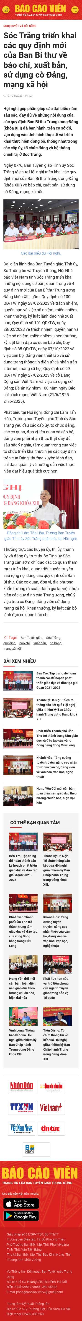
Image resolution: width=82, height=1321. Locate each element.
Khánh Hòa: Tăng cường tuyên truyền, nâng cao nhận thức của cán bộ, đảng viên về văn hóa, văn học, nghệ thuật (56, 767)
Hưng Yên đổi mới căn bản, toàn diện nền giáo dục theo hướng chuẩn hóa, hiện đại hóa (56, 796)
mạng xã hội (12, 648)
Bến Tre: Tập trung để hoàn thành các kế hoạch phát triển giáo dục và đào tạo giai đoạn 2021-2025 (57, 680)
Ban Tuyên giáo (31, 638)
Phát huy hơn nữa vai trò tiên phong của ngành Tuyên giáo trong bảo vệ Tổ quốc (56, 988)
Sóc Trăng (53, 638)
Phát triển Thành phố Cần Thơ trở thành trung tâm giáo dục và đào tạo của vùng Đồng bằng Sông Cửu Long (57, 738)
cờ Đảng (56, 643)
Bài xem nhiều (19, 661)
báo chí (24, 643)
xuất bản (39, 643)
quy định (9, 643)
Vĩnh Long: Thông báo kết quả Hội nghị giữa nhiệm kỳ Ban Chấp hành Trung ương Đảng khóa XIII (22, 1042)
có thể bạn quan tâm (35, 822)
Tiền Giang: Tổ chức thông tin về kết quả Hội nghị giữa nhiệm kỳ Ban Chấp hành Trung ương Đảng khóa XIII (56, 1045)
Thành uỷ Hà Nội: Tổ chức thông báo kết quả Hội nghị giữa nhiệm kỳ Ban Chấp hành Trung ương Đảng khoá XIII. (56, 709)
